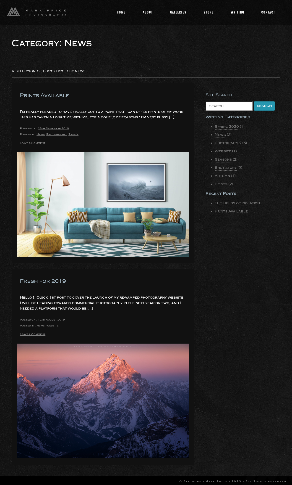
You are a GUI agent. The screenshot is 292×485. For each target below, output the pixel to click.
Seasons (223, 159)
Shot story (226, 168)
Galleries (178, 12)
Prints (73, 134)
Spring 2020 (227, 127)
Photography (56, 134)
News (40, 134)
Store (209, 12)
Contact (268, 12)
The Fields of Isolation (237, 203)
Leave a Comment (32, 143)
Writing (237, 12)
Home (121, 12)
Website (52, 325)
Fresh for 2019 (43, 281)
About (148, 12)
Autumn (222, 176)
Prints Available (44, 95)
